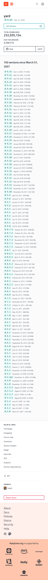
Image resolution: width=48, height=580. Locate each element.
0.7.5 (7, 298)
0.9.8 (7, 199)
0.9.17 (8, 168)
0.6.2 (7, 339)
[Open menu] (6, 4)
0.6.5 (7, 329)
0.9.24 (8, 144)
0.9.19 (8, 161)
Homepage (8, 428)
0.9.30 (8, 123)
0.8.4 (7, 277)
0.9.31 (8, 120)
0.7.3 (7, 305)
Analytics (7, 462)
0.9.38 (8, 96)
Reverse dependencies (12, 466)
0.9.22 (8, 151)
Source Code (8, 437)
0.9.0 (7, 226)
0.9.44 (8, 75)
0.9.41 (8, 85)
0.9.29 (8, 126)
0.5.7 (7, 353)
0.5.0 (7, 380)
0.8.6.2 (9, 254)
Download (8, 441)
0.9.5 (7, 209)
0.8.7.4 (9, 236)
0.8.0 (7, 295)
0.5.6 (7, 356)
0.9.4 (7, 212)
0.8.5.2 (9, 264)
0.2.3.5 (9, 387)
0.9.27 (8, 133)
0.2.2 (7, 405)
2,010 (40, 49)
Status (7, 520)
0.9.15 (8, 175)
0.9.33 (8, 113)
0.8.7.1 (9, 247)
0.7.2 (7, 308)
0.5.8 (7, 350)
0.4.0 (7, 384)
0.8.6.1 (9, 257)
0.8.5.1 (9, 267)
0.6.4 (7, 332)
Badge (6, 449)
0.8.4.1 (9, 274)
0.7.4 (7, 302)
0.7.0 (7, 315)
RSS (5, 458)
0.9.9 (7, 195)
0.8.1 (7, 291)
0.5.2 (7, 370)
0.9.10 (8, 192)
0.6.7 (7, 322)
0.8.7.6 (9, 229)
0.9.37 (8, 99)
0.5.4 (7, 363)
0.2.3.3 (9, 394)
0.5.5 (7, 360)
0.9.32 (8, 116)
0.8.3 (7, 281)
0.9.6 (7, 205)
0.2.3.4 (9, 391)
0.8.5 (7, 271)
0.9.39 (8, 92)
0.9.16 (8, 171)
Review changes (10, 445)
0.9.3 (7, 216)
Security (8, 524)
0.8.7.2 (9, 243)
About (7, 508)
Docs (6, 512)
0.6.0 (7, 346)
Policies (8, 516)
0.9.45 (8, 72)
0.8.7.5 (9, 233)
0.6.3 (7, 336)
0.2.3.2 (9, 398)
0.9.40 (8, 89)
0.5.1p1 (9, 377)
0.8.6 (7, 260)
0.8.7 (7, 250)
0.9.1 (7, 223)
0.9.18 (8, 164)
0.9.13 (8, 181)
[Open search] (37, 4)
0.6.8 (7, 319)
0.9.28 (8, 130)
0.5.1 (7, 374)
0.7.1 (7, 312)
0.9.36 (8, 102)
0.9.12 (8, 185)
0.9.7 (7, 202)
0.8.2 (7, 288)
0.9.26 (8, 137)
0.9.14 (8, 178)
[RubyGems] (12, 4)
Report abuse (11, 497)
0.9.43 (8, 78)
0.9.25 (8, 140)
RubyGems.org (16, 543)
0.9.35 (8, 106)
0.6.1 (7, 343)
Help (6, 529)
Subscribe (7, 454)
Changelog (8, 433)
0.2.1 (7, 408)
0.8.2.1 (9, 284)
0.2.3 (7, 401)
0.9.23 (8, 147)
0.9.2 (7, 219)
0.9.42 (8, 82)
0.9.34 (8, 109)
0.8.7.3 (9, 240)
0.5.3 (7, 367)
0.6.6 (7, 326)
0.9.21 (8, 154)
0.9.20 (8, 157)
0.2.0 (7, 411)
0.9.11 (8, 188)
